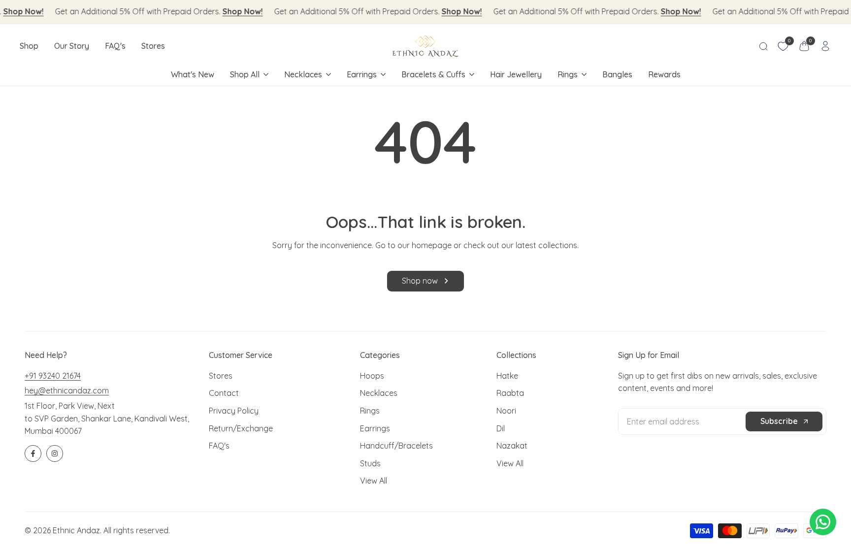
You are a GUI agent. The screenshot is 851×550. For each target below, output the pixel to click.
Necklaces (378, 393)
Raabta (510, 393)
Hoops (372, 376)
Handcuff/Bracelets (396, 446)
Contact (224, 393)
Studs (370, 463)
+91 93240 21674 (53, 376)
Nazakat (511, 446)
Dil (500, 428)
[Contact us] (823, 522)
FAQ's (219, 446)
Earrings (375, 428)
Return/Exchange (241, 428)
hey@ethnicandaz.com (67, 390)
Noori (506, 411)
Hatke (507, 376)
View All (373, 480)
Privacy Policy (234, 411)
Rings (370, 411)
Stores (220, 376)
